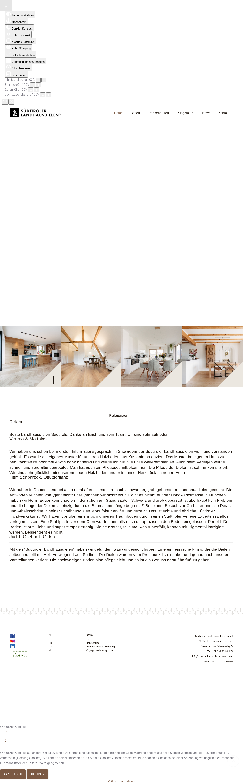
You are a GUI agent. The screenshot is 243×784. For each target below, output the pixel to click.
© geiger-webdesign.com (100, 650)
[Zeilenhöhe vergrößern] (36, 89)
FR (50, 646)
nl (6, 746)
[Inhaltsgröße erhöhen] (43, 80)
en (6, 738)
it (5, 735)
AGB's (89, 635)
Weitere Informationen (121, 781)
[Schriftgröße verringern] (32, 84)
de (6, 731)
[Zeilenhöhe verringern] (30, 89)
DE (50, 635)
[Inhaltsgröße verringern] (38, 80)
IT (49, 639)
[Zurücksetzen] (5, 102)
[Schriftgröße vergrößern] (38, 84)
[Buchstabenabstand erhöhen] (48, 94)
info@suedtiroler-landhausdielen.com (212, 656)
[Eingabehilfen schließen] (11, 102)
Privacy (90, 639)
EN (50, 642)
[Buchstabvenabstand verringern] (42, 94)
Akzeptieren (13, 774)
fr (5, 742)
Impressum (92, 642)
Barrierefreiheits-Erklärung (100, 646)
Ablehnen (37, 774)
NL (49, 650)
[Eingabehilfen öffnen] (6, 5)
